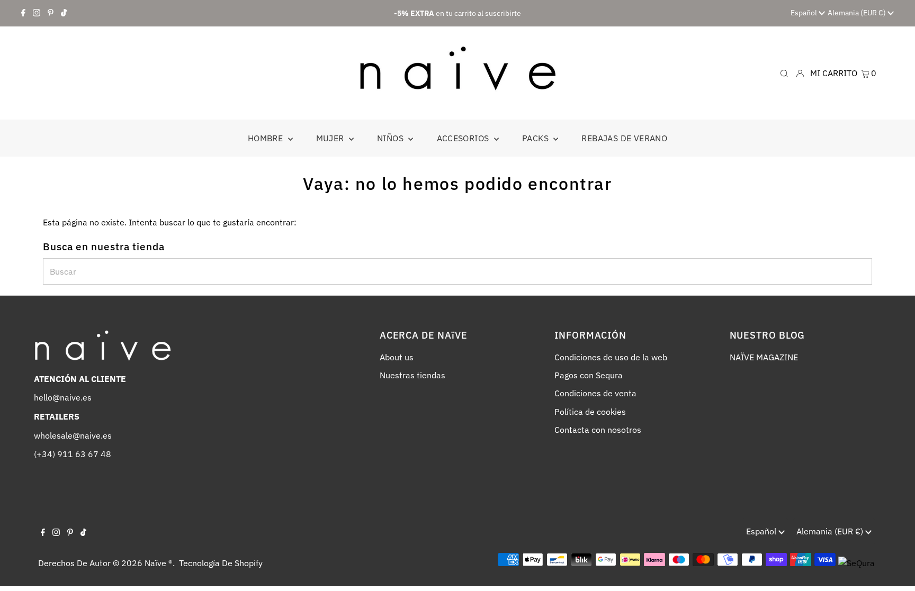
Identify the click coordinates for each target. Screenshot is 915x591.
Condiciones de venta (595, 393)
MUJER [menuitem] (331, 138)
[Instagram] (36, 13)
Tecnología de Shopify (221, 563)
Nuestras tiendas (412, 375)
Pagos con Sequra (588, 375)
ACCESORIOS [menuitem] (464, 138)
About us (397, 357)
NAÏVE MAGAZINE (764, 357)
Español (805, 12)
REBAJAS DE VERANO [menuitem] (624, 138)
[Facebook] (23, 13)
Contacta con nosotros (597, 429)
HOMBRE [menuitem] (266, 138)
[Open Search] (784, 73)
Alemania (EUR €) (857, 12)
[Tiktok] (63, 13)
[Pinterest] (50, 13)
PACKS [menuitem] (536, 138)
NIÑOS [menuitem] (391, 138)
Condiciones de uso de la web (610, 357)
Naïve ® (159, 563)
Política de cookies (590, 411)
